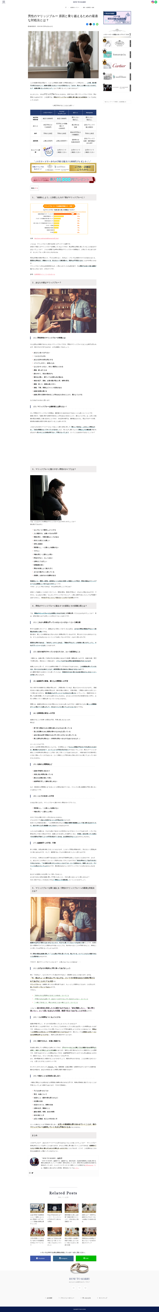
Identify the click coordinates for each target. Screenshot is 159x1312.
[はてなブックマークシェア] (93, 24)
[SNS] (73, 1288)
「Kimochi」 (50, 1067)
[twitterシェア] (90, 24)
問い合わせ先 (86, 1298)
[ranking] (116, 43)
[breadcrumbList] (66, 7)
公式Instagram (89, 1165)
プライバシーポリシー (67, 1298)
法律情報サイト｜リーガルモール (44, 274)
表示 (36, 188)
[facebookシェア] (87, 24)
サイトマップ (103, 1298)
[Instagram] (30, 1173)
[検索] (129, 101)
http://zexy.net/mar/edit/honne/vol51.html (46, 238)
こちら (76, 1168)
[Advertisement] (63, 449)
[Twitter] (32, 1173)
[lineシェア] (97, 24)
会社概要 (49, 1298)
